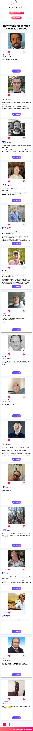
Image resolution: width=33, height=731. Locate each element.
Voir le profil (16, 71)
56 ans (9, 617)
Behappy (4, 141)
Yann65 (4, 184)
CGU (13, 729)
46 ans (9, 358)
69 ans (9, 660)
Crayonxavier (6, 615)
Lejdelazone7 (6, 55)
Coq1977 (4, 658)
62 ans (9, 401)
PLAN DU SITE (20, 729)
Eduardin (4, 270)
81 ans (9, 272)
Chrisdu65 (5, 701)
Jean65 (4, 486)
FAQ (10, 729)
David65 (4, 356)
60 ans (9, 186)
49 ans (9, 530)
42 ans (9, 99)
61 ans (9, 487)
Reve (3, 572)
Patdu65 (4, 529)
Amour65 (4, 443)
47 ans (9, 142)
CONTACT (29, 729)
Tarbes (4, 56)
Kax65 (4, 313)
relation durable (6, 227)
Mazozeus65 (6, 400)
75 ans (9, 229)
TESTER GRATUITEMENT (17, 12)
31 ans (9, 56)
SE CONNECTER (16, 17)
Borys (3, 98)
